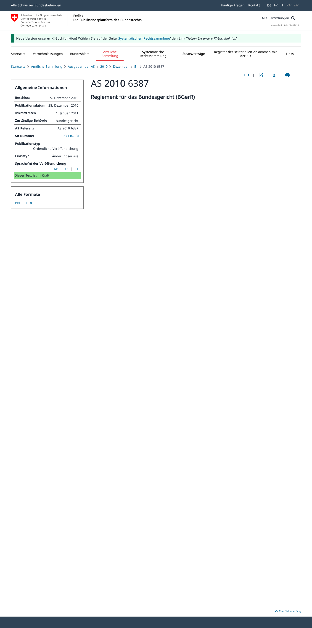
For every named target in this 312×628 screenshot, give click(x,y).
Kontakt (254, 5)
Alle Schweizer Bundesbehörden (36, 5)
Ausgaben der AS (81, 66)
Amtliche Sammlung (46, 66)
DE (269, 5)
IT (281, 5)
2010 (104, 66)
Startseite (18, 66)
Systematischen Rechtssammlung (144, 38)
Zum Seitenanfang (287, 611)
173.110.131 (70, 136)
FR (276, 5)
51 (136, 66)
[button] (47, 53)
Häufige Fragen (233, 5)
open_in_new (261, 75)
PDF (18, 203)
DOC (29, 203)
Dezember (121, 66)
